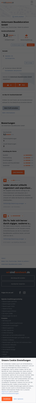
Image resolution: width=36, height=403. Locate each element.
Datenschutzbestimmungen (10, 393)
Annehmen (6, 399)
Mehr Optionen (18, 399)
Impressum (5, 391)
